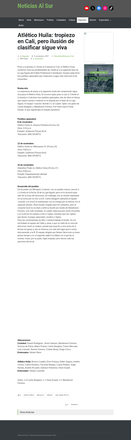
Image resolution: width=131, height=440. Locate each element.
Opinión (92, 20)
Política (50, 20)
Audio (21, 25)
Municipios (39, 20)
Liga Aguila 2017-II (62, 395)
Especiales (104, 20)
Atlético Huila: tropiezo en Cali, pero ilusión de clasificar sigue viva (46, 41)
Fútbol (49, 395)
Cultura (72, 20)
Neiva (21, 20)
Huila (29, 20)
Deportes (82, 20)
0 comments (38, 59)
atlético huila (28, 395)
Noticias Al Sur (35, 5)
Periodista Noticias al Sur (64, 56)
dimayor (40, 395)
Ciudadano (61, 20)
